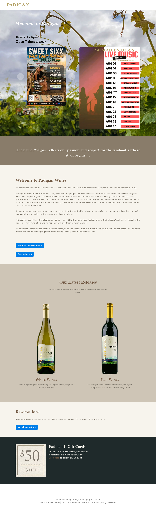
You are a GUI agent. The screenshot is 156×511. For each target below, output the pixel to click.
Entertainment (25, 254)
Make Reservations (27, 427)
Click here (54, 457)
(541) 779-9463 (108, 502)
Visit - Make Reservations (30, 245)
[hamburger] (149, 4)
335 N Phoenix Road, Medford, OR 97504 (81, 502)
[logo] (18, 5)
